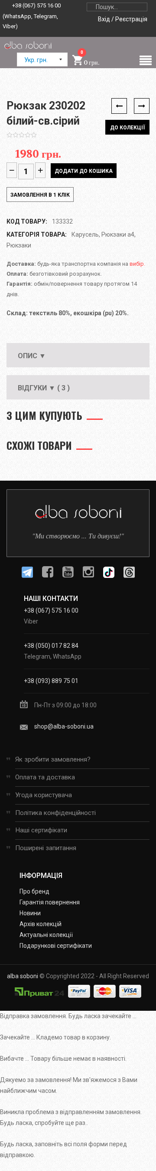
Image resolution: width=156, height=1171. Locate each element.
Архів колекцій (41, 923)
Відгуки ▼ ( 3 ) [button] (44, 388)
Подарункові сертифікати (56, 945)
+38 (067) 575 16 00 (36, 5)
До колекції (127, 128)
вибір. (137, 264)
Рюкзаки (18, 245)
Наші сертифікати (41, 830)
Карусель (85, 234)
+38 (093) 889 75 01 (51, 680)
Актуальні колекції (46, 934)
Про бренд (34, 891)
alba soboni (22, 976)
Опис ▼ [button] (32, 356)
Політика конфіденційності (55, 813)
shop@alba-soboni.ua (64, 726)
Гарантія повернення (50, 902)
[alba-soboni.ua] (28, 44)
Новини (30, 913)
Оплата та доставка (45, 777)
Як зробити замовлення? (53, 759)
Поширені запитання (45, 848)
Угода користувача (43, 795)
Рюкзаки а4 (117, 234)
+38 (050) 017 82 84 (51, 645)
